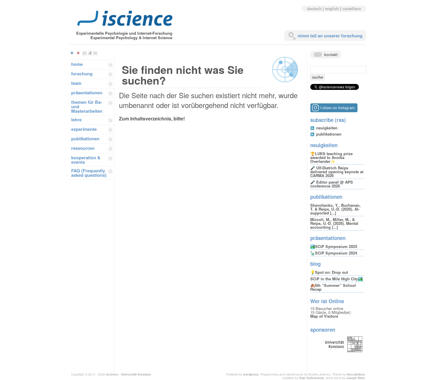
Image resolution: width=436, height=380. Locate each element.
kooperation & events (86, 159)
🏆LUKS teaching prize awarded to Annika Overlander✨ (331, 157)
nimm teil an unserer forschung (329, 35)
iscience (112, 374)
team (76, 83)
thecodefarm (356, 374)
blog (315, 263)
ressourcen (83, 148)
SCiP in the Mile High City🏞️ (336, 279)
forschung (82, 73)
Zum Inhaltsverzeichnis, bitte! (152, 118)
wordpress (251, 374)
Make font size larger (95, 53)
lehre (76, 119)
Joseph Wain (355, 378)
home (77, 64)
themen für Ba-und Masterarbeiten (86, 106)
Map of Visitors (324, 316)
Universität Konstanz (136, 374)
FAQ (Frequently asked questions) (88, 172)
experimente (84, 129)
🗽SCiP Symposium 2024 (333, 253)
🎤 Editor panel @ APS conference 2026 (331, 184)
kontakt (331, 54)
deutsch (314, 9)
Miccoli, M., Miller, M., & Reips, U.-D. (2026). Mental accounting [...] (334, 223)
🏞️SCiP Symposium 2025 (333, 246)
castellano (351, 9)
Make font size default (89, 53)
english (332, 9)
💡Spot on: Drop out (329, 272)
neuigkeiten (327, 128)
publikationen (85, 138)
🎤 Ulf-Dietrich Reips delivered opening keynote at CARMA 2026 (336, 171)
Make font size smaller (84, 53)
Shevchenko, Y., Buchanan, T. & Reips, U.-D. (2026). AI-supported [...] (335, 209)
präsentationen (86, 92)
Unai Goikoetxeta (311, 378)
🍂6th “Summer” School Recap (333, 287)
